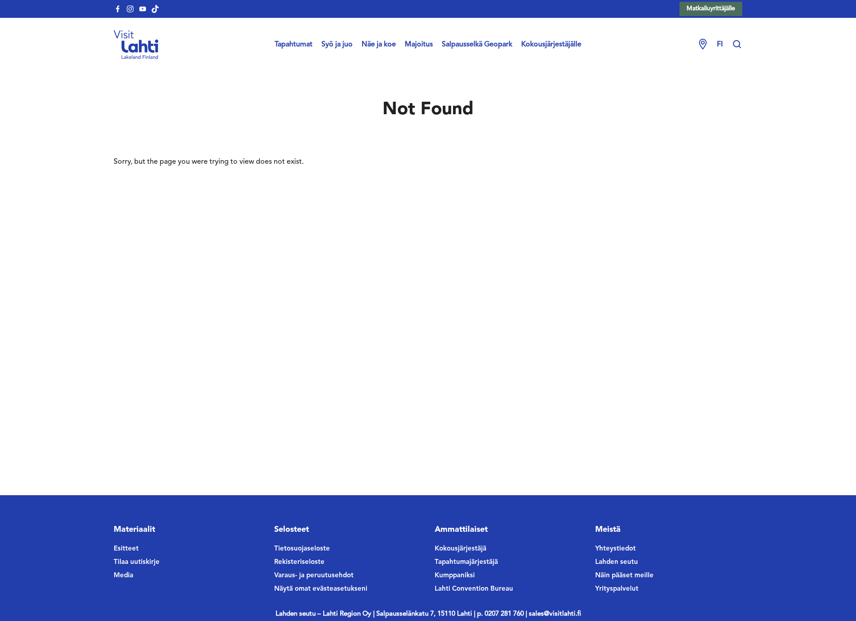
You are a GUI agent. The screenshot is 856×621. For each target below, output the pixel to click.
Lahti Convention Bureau (474, 589)
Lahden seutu (616, 562)
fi (720, 44)
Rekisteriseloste (299, 562)
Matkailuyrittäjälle (711, 8)
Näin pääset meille (624, 575)
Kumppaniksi (455, 575)
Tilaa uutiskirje (137, 562)
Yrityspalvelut (616, 589)
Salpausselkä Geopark (477, 44)
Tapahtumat (294, 44)
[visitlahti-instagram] (130, 9)
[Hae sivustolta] (737, 44)
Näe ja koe (379, 44)
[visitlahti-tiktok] (155, 9)
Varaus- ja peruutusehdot (314, 575)
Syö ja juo (337, 44)
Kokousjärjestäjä (460, 549)
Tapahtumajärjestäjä (466, 562)
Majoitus (419, 44)
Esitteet (126, 549)
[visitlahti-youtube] (143, 9)
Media (123, 575)
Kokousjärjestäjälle (551, 44)
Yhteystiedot (615, 549)
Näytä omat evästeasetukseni (320, 589)
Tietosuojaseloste (302, 549)
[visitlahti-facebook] (118, 9)
